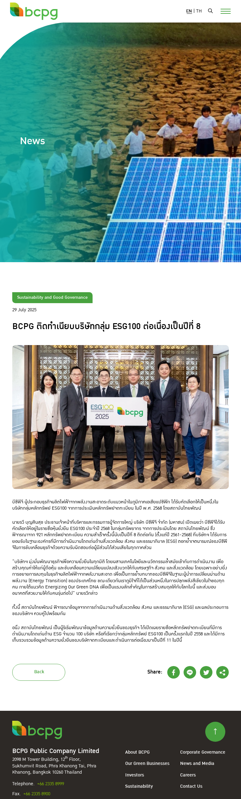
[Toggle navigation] (222, 10)
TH (199, 11)
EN (189, 11)
